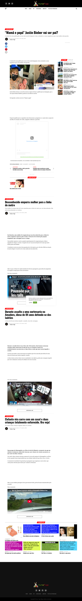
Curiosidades (38, 8)
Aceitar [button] (35, 302)
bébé (21, 164)
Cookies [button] (30, 302)
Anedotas (44, 8)
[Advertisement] (41, 19)
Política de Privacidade (52, 8)
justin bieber (32, 164)
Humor (30, 8)
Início (26, 8)
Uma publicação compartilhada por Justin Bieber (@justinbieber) (32, 156)
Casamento (25, 164)
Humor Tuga (12, 39)
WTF (33, 8)
